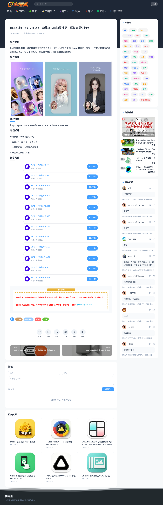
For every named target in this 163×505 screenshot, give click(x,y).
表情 (12, 389)
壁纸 (138, 46)
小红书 (126, 51)
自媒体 (135, 89)
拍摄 (38, 319)
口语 (142, 41)
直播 (146, 78)
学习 (146, 46)
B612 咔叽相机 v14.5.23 (40, 277)
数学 (126, 67)
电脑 (21, 11)
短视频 (126, 84)
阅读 (126, 100)
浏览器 (135, 67)
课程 (90, 11)
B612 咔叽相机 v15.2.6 (40, 165)
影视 (134, 57)
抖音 (151, 57)
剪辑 (126, 41)
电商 (134, 73)
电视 (126, 78)
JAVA (133, 30)
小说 (136, 51)
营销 (126, 94)
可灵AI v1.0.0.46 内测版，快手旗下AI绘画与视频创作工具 (145, 168)
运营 (151, 94)
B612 (19, 319)
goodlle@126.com (84, 305)
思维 (142, 57)
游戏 (64, 11)
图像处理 (27, 33)
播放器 (143, 62)
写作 (146, 35)
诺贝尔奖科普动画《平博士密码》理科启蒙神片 (145, 141)
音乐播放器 (145, 100)
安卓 (34, 11)
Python (143, 30)
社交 (136, 84)
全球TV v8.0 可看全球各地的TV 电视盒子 (144, 250)
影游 (126, 57)
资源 (77, 11)
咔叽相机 (28, 319)
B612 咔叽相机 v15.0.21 (40, 195)
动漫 (134, 41)
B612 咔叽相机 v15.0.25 (40, 185)
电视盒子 (50, 11)
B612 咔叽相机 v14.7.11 (40, 226)
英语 (144, 89)
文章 (102, 11)
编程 (126, 89)
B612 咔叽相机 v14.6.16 (40, 257)
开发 (144, 51)
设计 (142, 94)
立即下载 (92, 166)
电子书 (143, 73)
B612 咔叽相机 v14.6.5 (40, 267)
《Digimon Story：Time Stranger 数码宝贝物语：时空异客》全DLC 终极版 (145, 150)
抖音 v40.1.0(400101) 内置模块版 (141, 270)
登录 (154, 4)
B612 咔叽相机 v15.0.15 (40, 216)
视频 (134, 94)
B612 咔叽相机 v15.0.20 (40, 206)
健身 (138, 35)
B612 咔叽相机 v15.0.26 (40, 175)
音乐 (134, 100)
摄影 (134, 62)
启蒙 (151, 41)
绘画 (144, 84)
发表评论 (108, 389)
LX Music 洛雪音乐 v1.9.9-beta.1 (145, 159)
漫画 (126, 73)
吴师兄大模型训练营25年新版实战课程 (139, 134)
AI (125, 30)
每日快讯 (118, 11)
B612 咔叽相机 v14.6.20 (40, 247)
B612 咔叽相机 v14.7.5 (40, 236)
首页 (9, 11)
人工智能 (127, 35)
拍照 (45, 319)
